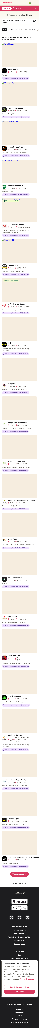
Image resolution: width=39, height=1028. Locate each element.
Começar (7, 8)
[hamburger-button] (35, 2)
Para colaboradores (19, 930)
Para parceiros (19, 940)
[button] (4, 29)
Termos (19, 1015)
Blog (19, 955)
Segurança (19, 1009)
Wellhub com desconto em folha (19, 937)
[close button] (35, 8)
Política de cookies (27, 979)
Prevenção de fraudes (19, 1019)
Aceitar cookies (19, 992)
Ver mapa (18, 883)
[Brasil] (30, 3)
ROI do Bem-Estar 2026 (20, 958)
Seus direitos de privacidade (19, 987)
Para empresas (19, 933)
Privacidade (20, 1012)
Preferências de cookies (19, 1022)
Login (17, 8)
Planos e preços (19, 944)
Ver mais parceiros (19, 874)
